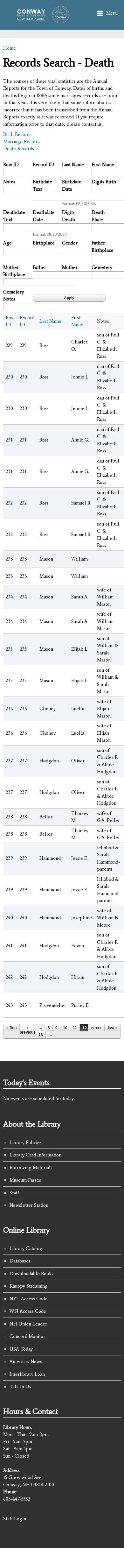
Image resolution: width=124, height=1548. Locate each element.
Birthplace (44, 243)
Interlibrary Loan (27, 1374)
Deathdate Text (14, 216)
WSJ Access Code (28, 1311)
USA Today (21, 1349)
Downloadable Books (31, 1273)
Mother (70, 267)
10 (65, 1028)
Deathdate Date (44, 216)
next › (96, 1028)
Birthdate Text (42, 185)
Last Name (73, 164)
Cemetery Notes (13, 295)
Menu (112, 13)
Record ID (43, 164)
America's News (26, 1361)
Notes (9, 182)
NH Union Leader (28, 1324)
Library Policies (26, 1142)
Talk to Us (20, 1386)
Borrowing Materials (31, 1167)
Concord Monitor (27, 1336)
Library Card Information (35, 1155)
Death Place (98, 216)
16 (40, 1035)
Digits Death (68, 216)
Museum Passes (25, 1180)
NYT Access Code (28, 1299)
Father (39, 267)
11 (75, 1028)
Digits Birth (104, 182)
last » (113, 1028)
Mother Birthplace (14, 271)
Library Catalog (26, 1248)
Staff (14, 1193)
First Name (103, 164)
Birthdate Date (71, 185)
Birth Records (17, 134)
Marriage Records (21, 142)
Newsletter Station (29, 1205)
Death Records (18, 149)
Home (9, 48)
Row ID (11, 164)
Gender (70, 243)
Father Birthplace (103, 246)
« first (11, 1028)
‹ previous (28, 1030)
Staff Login (14, 1519)
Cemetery (102, 267)
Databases (20, 1261)
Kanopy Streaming (29, 1286)
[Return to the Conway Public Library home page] (41, 20)
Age (7, 243)
